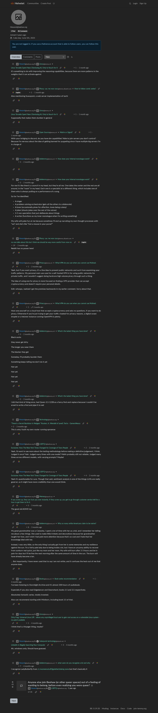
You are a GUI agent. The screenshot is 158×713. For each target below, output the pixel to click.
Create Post (46, 3)
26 (31, 692)
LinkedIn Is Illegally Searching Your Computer (28, 645)
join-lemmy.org (140, 709)
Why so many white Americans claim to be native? (77, 523)
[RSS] (72, 57)
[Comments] (21, 686)
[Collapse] (13, 64)
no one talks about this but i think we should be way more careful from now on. (41, 242)
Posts (38, 57)
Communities (33, 3)
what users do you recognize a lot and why (74, 663)
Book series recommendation (66, 579)
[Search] (130, 3)
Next (14, 701)
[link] (65, 68)
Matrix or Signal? (66, 132)
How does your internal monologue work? (74, 159)
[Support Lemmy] (54, 3)
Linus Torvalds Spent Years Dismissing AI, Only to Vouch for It (34, 68)
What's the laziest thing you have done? (73, 331)
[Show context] (61, 68)
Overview (16, 57)
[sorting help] (68, 57)
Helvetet (19, 3)
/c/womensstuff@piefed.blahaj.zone (53, 669)
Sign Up (143, 3)
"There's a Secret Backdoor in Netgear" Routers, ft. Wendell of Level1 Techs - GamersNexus (45, 423)
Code (129, 709)
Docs (123, 709)
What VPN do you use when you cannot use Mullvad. (75, 263)
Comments (28, 57)
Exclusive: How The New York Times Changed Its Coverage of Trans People (39, 448)
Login (135, 3)
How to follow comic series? (85, 89)
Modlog (105, 709)
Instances (114, 709)
